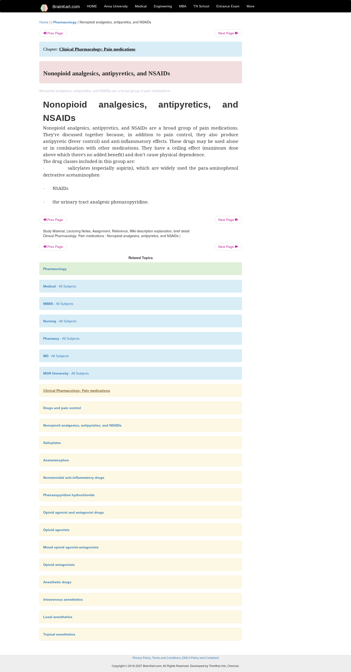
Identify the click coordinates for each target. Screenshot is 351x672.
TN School (201, 6)
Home (43, 22)
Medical (141, 6)
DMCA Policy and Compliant (200, 658)
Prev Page (54, 33)
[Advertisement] (280, 91)
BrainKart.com (66, 6)
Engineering (163, 6)
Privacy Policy (142, 658)
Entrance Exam (227, 6)
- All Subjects (59, 286)
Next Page (226, 33)
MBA (182, 6)
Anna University (116, 6)
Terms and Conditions (166, 658)
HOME (92, 6)
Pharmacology (65, 22)
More (251, 6)
